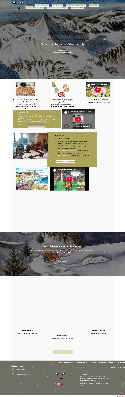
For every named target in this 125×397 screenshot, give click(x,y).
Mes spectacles (23, 112)
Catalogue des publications (34, 8)
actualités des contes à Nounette (57, 8)
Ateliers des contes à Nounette (75, 5)
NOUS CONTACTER (77, 8)
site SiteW (66, 396)
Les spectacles (57, 5)
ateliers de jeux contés (64, 146)
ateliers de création (63, 140)
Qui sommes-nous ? (42, 5)
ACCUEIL (29, 5)
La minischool (93, 5)
